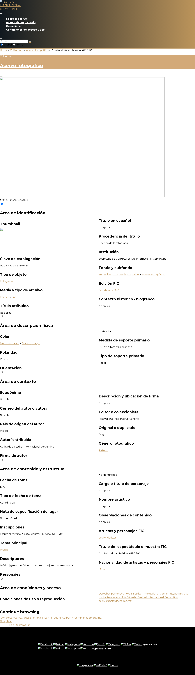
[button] (1, 38)
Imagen (4, 297)
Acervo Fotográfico (153, 274)
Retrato (103, 450)
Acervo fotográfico (37, 50)
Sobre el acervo (16, 18)
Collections (16, 50)
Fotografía (6, 281)
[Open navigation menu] (1, 13)
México (103, 569)
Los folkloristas (107, 537)
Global (7, 44)
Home (3, 50)
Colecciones (14, 26)
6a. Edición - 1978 (109, 290)
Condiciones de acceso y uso (25, 29)
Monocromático (9, 343)
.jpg (14, 297)
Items (19, 44)
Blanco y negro (31, 343)
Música (4, 549)
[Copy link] (1, 76)
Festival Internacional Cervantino (119, 274)
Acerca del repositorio (20, 22)
